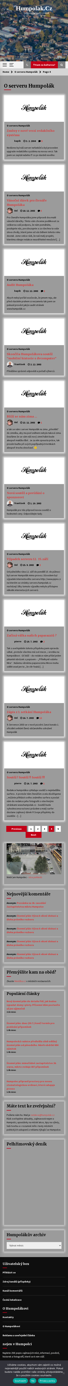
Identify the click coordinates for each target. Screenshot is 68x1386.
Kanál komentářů (12, 1290)
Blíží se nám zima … (22, 416)
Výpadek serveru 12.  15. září (27, 559)
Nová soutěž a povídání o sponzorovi (25, 495)
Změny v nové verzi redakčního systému (31, 133)
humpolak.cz (34, 8)
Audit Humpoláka (20, 285)
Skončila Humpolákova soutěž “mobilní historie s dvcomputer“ (31, 356)
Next (33, 834)
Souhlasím (20, 1380)
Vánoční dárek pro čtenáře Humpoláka (27, 203)
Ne (33, 1380)
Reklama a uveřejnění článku (19, 1335)
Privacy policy (47, 1380)
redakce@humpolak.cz (43, 1115)
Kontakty (8, 1317)
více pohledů (35, 877)
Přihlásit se (9, 1272)
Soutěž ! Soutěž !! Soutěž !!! (26, 777)
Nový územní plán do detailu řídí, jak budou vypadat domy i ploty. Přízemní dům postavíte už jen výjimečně (33, 1005)
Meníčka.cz (20, 981)
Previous (17, 828)
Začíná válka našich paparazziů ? (31, 635)
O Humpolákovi (11, 1326)
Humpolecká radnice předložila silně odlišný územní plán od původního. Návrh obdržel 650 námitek (32, 1045)
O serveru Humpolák (18, 125)
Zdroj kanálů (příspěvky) (17, 1281)
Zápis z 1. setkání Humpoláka (29, 712)
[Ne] (63, 1373)
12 (40, 718)
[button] (27, 64)
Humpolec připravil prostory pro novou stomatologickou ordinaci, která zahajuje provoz (31, 1085)
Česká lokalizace (12, 1299)
